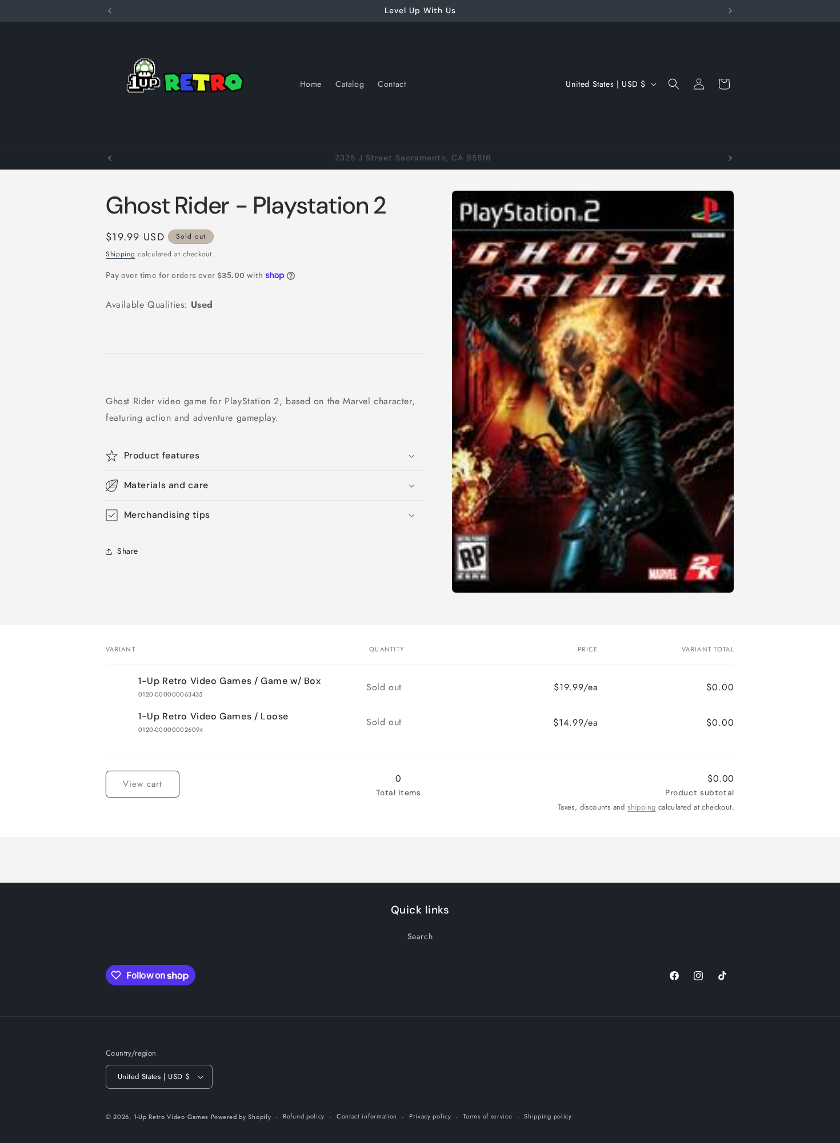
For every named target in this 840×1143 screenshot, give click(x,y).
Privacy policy (430, 1116)
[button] (673, 83)
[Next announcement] (730, 11)
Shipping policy (548, 1116)
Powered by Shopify (241, 1116)
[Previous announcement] (109, 11)
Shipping (120, 254)
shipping (641, 807)
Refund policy (304, 1116)
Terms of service (487, 1116)
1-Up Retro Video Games (171, 1116)
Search (420, 936)
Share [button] (127, 551)
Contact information (367, 1116)
